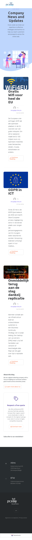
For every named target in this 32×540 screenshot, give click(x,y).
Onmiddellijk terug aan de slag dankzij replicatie (16, 289)
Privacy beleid (23, 517)
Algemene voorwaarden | (12, 517)
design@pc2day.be (16, 110)
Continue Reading (14, 158)
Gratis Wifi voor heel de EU (15, 96)
